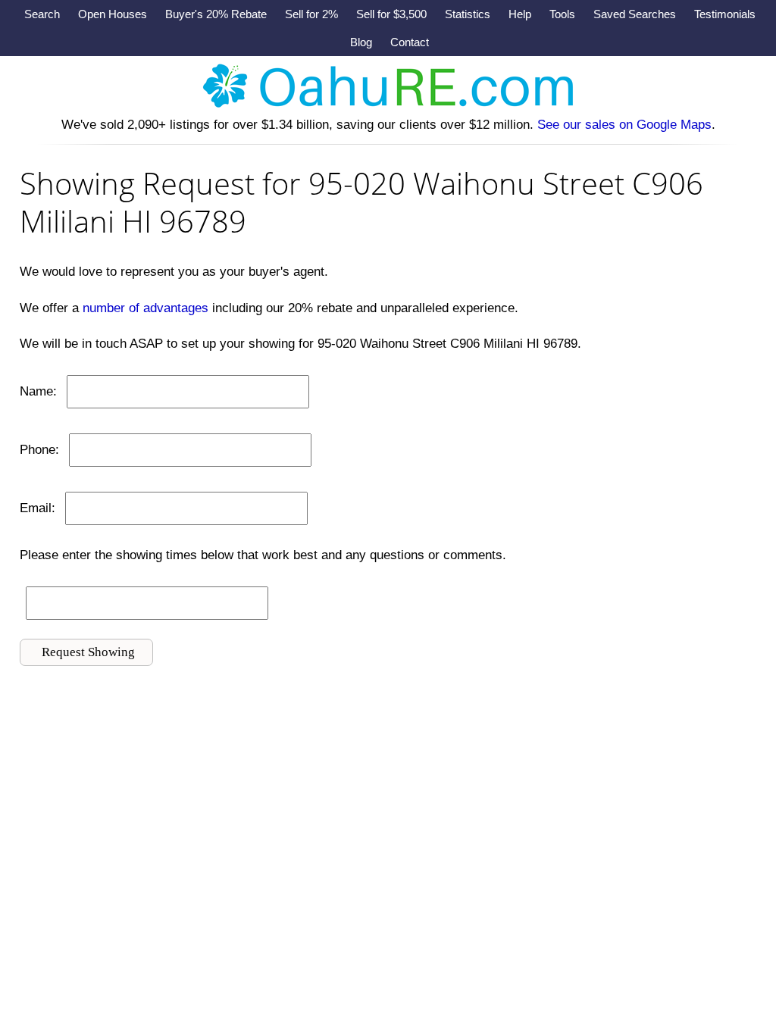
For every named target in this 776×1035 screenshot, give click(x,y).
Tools (562, 14)
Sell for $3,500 (391, 14)
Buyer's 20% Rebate (216, 14)
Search (42, 14)
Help (519, 14)
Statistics (467, 14)
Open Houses (112, 14)
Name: (38, 391)
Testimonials (725, 14)
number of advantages (145, 308)
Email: (37, 508)
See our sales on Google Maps (624, 124)
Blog (361, 42)
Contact (409, 42)
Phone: (39, 449)
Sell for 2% (311, 14)
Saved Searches (634, 14)
